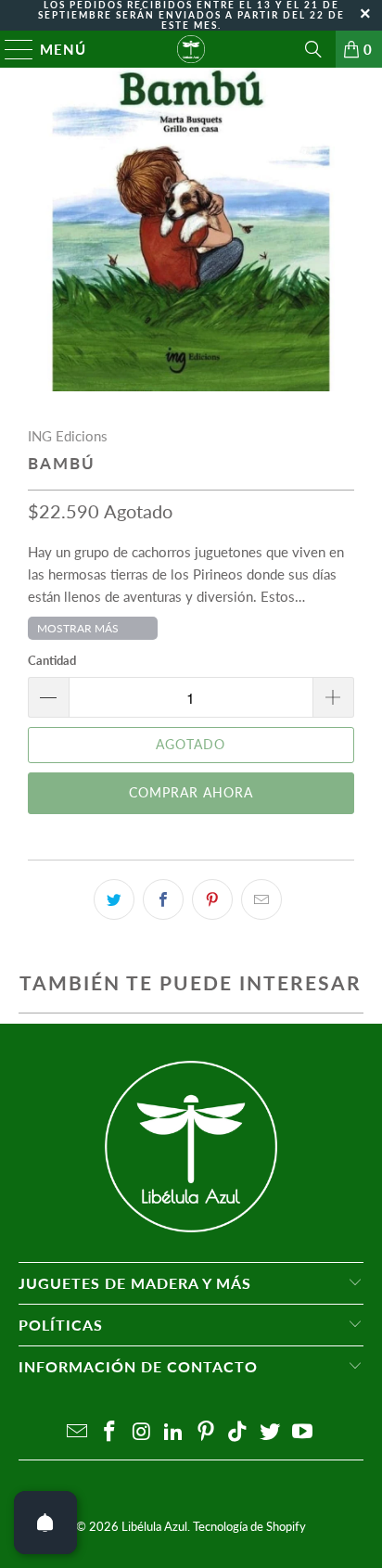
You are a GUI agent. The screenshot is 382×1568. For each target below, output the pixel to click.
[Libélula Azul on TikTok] (238, 1432)
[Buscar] (313, 49)
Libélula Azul (154, 1526)
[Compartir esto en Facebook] (163, 899)
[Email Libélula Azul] (78, 1432)
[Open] (45, 1522)
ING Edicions (68, 435)
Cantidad (52, 660)
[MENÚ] (10, 49)
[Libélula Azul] (191, 49)
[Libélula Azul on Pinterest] (206, 1432)
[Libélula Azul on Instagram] (142, 1432)
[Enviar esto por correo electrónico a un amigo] (261, 899)
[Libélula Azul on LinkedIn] (174, 1432)
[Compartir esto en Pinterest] (212, 899)
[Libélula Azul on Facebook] (109, 1432)
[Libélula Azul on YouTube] (303, 1432)
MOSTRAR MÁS (78, 628)
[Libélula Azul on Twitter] (271, 1432)
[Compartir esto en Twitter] (114, 899)
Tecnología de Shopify (249, 1526)
